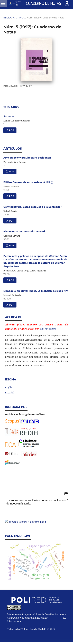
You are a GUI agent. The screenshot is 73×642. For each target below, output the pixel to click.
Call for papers (48, 328)
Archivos (19, 17)
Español (9, 392)
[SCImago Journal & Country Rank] (25, 521)
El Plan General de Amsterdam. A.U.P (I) (28, 182)
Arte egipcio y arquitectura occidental (27, 157)
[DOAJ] (12, 446)
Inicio (7, 17)
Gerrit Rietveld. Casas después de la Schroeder (32, 206)
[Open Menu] (3, 3)
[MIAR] (29, 423)
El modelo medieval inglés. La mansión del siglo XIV (35, 290)
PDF (11, 130)
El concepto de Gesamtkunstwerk (24, 231)
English (9, 387)
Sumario (8, 116)
